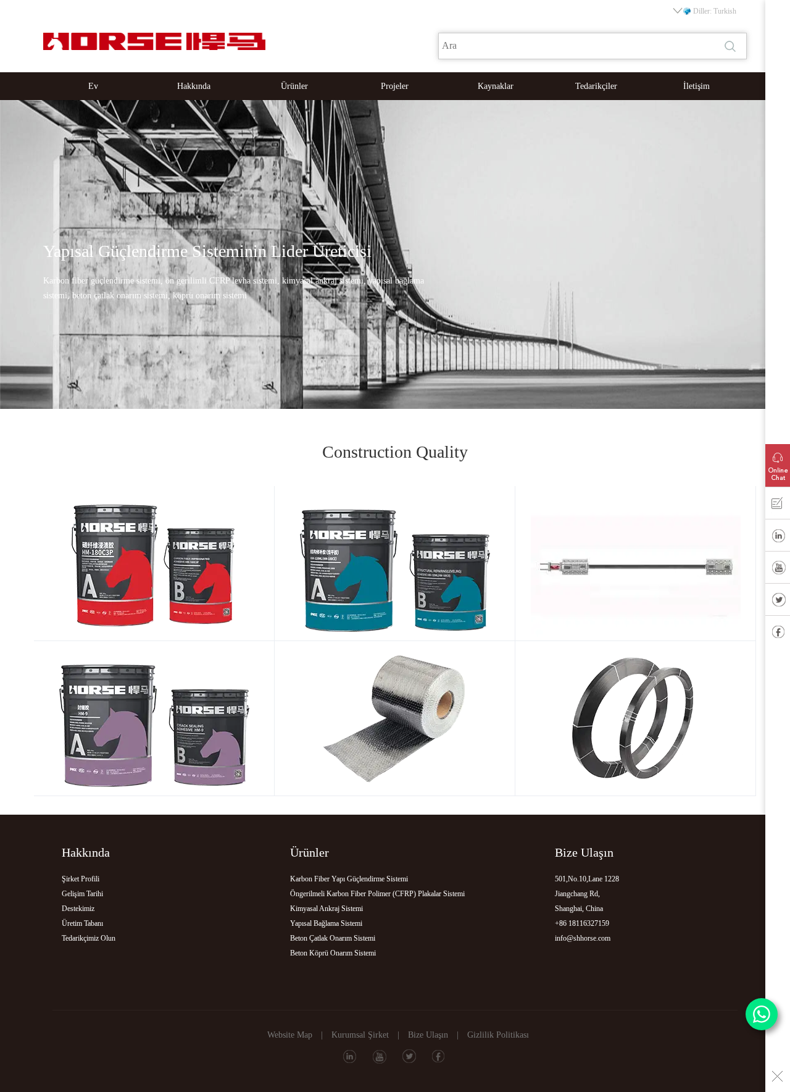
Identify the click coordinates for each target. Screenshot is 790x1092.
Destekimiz (78, 908)
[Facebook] (777, 634)
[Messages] (777, 506)
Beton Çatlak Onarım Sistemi (332, 938)
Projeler (395, 86)
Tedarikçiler (596, 86)
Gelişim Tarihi (82, 893)
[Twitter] (777, 602)
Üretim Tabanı (82, 923)
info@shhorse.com (582, 938)
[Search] (731, 46)
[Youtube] (777, 570)
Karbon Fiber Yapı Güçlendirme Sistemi (349, 879)
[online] (777, 463)
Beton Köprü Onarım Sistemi (333, 953)
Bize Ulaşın (428, 1035)
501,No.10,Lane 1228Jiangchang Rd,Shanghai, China (587, 894)
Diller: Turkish (714, 11)
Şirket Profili (80, 879)
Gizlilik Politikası (498, 1035)
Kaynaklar (496, 86)
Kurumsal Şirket (360, 1035)
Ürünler (294, 86)
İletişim (696, 86)
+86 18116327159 (582, 923)
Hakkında (193, 86)
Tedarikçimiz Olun (88, 938)
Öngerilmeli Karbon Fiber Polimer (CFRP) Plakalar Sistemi (377, 893)
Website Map (289, 1035)
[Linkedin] (777, 538)
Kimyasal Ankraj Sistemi (326, 908)
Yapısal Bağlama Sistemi (326, 923)
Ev (93, 86)
